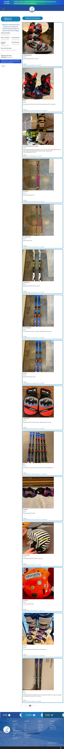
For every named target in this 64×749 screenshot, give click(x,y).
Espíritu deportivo (53, 727)
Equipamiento (40, 727)
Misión (14, 725)
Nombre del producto (3, 43)
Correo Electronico (16, 37)
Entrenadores (15, 732)
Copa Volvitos (52, 725)
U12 (25, 728)
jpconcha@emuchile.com (35, 201)
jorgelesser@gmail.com (32, 65)
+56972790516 (42, 655)
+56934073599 (44, 110)
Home (3, 9)
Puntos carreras (41, 725)
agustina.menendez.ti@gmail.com (33, 655)
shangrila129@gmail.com (33, 610)
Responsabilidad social (17, 737)
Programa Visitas (27, 735)
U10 (25, 727)
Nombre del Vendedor (5, 32)
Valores (14, 728)
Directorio (14, 733)
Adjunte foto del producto (6, 55)
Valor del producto (15, 42)
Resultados (40, 730)
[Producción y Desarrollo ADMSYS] (60, 747)
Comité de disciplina (16, 730)
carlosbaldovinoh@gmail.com (31, 701)
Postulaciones (26, 737)
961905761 (40, 156)
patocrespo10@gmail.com (36, 110)
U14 (25, 730)
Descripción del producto (6, 48)
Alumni (14, 735)
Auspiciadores (15, 738)
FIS (24, 733)
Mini (25, 725)
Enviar (3, 66)
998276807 (42, 201)
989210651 (39, 65)
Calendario (40, 728)
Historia (14, 727)
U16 (25, 732)
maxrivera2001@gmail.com (32, 156)
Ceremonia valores (53, 728)
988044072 (39, 701)
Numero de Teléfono (5, 37)
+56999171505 (41, 610)
